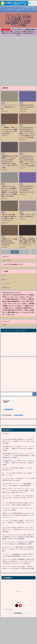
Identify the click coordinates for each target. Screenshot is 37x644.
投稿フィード (5, 279)
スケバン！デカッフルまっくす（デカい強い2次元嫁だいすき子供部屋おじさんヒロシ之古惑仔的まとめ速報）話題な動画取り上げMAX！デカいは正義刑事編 (18, 536)
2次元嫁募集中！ (18, 613)
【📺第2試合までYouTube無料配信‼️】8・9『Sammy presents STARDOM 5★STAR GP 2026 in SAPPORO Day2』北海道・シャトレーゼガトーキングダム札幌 (9, 161)
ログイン (4, 275)
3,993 (34, 252)
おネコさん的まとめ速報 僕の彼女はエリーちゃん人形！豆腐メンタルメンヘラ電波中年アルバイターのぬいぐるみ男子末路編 (18, 441)
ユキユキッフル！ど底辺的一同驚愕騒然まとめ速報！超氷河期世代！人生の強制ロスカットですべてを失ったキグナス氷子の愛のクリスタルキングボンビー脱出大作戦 (18, 561)
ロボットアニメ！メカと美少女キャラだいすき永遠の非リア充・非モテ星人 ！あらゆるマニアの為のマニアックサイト (18, 497)
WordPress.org (6, 287)
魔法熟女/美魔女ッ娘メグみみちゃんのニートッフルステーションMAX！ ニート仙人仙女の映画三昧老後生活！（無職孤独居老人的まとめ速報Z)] (18, 455)
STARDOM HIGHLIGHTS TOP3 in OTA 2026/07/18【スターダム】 (27, 107)
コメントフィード (7, 283)
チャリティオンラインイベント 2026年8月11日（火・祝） (9, 107)
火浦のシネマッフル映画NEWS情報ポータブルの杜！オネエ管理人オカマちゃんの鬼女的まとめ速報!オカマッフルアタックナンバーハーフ (18, 515)
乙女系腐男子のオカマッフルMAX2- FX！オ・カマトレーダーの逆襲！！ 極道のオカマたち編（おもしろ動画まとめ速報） (18, 448)
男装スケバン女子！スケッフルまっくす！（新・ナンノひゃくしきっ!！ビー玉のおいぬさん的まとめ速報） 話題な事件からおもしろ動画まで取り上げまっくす (18, 490)
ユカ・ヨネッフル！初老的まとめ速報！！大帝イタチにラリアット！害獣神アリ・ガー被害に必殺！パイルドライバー (18, 522)
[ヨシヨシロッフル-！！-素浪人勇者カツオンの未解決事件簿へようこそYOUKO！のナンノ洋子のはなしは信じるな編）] (18, 549)
